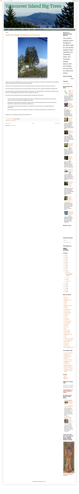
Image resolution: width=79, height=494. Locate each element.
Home (6, 29)
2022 (65, 260)
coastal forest (66, 318)
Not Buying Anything (68, 400)
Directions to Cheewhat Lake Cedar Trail (71, 145)
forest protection (67, 322)
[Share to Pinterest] (19, 118)
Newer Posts (8, 123)
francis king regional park (69, 347)
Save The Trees (39, 29)
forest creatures (67, 331)
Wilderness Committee (68, 369)
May (66, 279)
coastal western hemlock (69, 338)
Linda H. (66, 378)
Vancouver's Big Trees (68, 367)
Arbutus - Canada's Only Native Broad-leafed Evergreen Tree (69, 106)
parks (65, 328)
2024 (65, 257)
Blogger (44, 481)
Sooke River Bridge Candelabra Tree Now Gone (22, 35)
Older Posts (57, 123)
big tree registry (67, 341)
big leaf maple (67, 329)
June (66, 277)
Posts (65, 240)
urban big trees (67, 310)
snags (65, 337)
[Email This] (15, 118)
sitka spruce (66, 319)
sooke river (14, 120)
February (67, 281)
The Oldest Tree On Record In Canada (71, 120)
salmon (65, 335)
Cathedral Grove (67, 354)
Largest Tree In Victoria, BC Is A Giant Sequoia (71, 213)
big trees (9, 120)
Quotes (31, 29)
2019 (65, 265)
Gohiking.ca (66, 358)
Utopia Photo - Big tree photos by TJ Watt (68, 366)
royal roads (66, 344)
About (11, 29)
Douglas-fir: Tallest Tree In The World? (71, 132)
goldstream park (67, 332)
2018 (65, 267)
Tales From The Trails (68, 359)
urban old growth (67, 346)
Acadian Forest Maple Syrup (71, 420)
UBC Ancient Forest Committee (67, 362)
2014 (65, 283)
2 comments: (9, 118)
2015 (65, 270)
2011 (65, 288)
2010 (65, 290)
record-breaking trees (68, 340)
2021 (65, 262)
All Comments (67, 242)
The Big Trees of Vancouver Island (71, 158)
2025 (65, 255)
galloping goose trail (68, 334)
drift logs (66, 325)
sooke (65, 304)
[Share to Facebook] (18, 118)
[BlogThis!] (16, 118)
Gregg (66, 377)
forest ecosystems (67, 321)
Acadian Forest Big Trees (67, 418)
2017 (65, 269)
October (67, 272)
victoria (65, 316)
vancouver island (67, 309)
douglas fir (66, 298)
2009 (65, 291)
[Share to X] (17, 118)
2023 (65, 258)
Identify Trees (18, 29)
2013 (65, 284)
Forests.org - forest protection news (68, 356)
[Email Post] (13, 118)
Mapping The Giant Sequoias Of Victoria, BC (71, 92)
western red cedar (67, 312)
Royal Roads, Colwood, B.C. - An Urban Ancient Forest (69, 184)
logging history (67, 324)
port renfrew (66, 327)
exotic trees (66, 343)
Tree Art (26, 29)
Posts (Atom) (13, 125)
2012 (65, 286)
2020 (65, 263)
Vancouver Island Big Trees (33, 6)
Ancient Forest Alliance (68, 352)
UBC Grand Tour (67, 363)
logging (65, 302)
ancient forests (67, 313)
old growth (66, 307)
